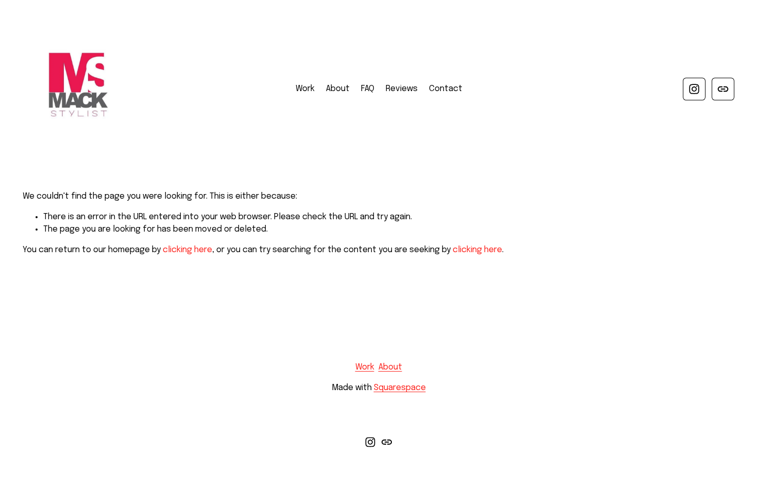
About (338, 88)
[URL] (723, 89)
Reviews (402, 88)
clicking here (187, 249)
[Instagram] (694, 89)
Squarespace (400, 387)
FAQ (367, 88)
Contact (445, 88)
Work (305, 88)
